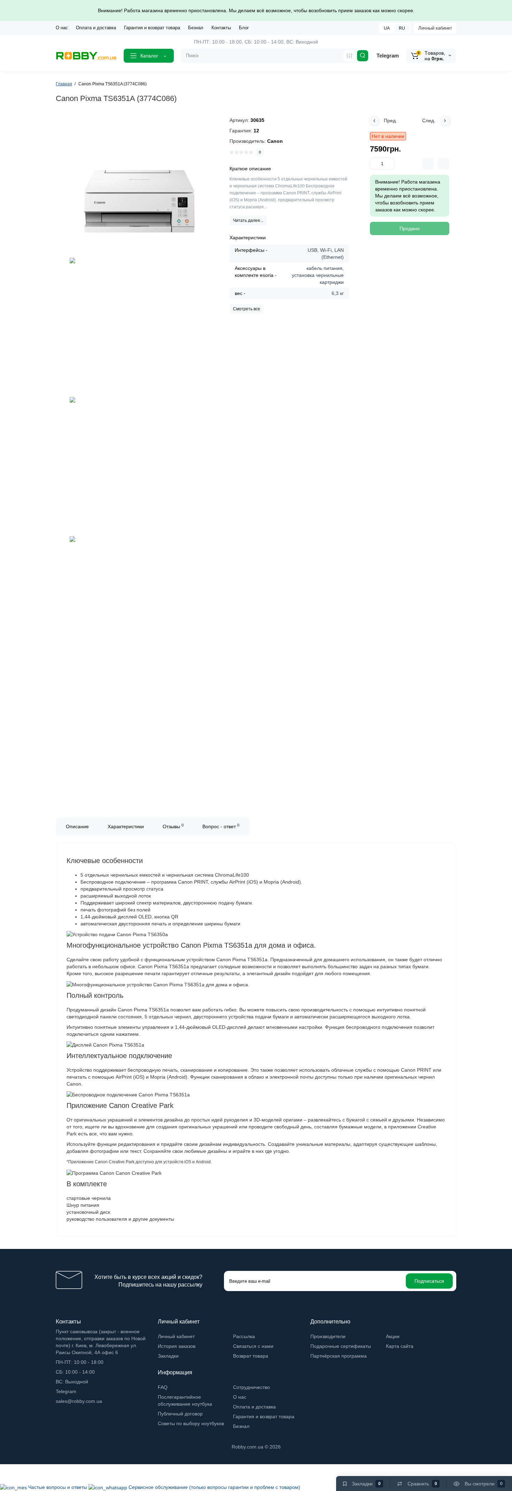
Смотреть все (246, 308)
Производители (328, 1336)
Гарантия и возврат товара (152, 27)
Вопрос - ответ (220, 826)
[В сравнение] (428, 164)
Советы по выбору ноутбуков (191, 1423)
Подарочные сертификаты (340, 1346)
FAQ (163, 1387)
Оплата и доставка (96, 27)
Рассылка (244, 1336)
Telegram (388, 56)
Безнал (195, 27)
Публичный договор (180, 1413)
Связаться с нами (253, 1346)
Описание (77, 826)
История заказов (176, 1346)
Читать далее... (248, 220)
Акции (392, 1336)
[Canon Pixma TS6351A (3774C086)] (139, 186)
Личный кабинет (435, 28)
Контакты (221, 27)
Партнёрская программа (338, 1356)
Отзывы (173, 826)
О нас (62, 27)
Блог (244, 27)
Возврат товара (250, 1356)
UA (387, 28)
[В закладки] (443, 164)
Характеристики (126, 826)
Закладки (168, 1356)
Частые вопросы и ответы (58, 1487)
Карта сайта (399, 1346)
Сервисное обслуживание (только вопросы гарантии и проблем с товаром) (214, 1487)
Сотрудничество (251, 1387)
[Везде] (349, 55)
